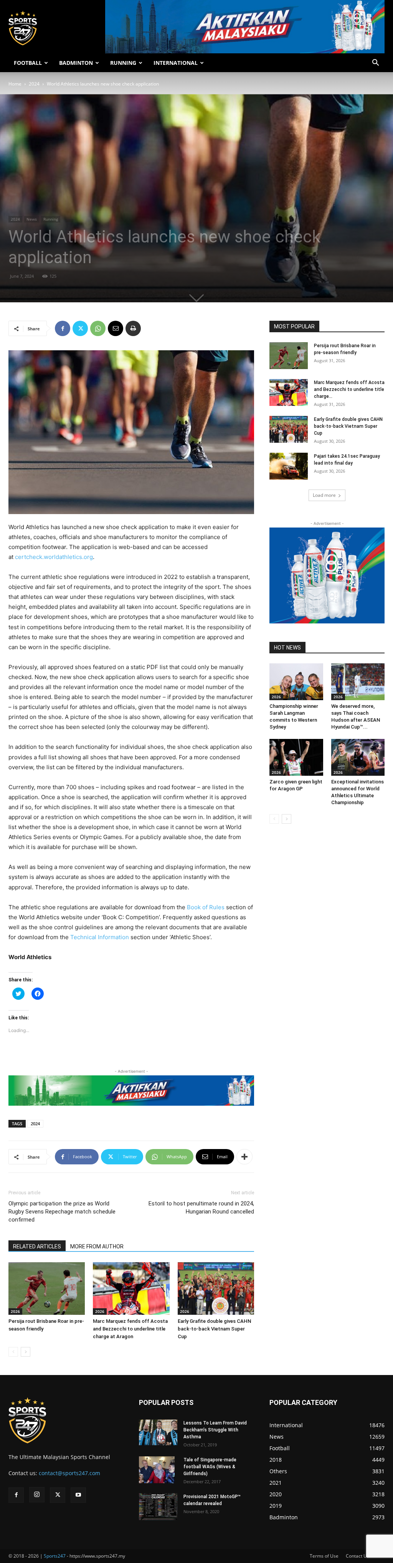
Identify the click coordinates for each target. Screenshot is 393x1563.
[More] (244, 1156)
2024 (34, 84)
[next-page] (25, 1352)
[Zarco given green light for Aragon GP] (296, 757)
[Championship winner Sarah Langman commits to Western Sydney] (296, 681)
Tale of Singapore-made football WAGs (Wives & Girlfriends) (209, 1466)
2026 (15, 1311)
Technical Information (99, 937)
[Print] (133, 328)
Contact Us (357, 1556)
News (31, 219)
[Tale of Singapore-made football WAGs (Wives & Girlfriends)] (157, 1469)
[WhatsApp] (98, 328)
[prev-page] (13, 1352)
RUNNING (123, 62)
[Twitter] (80, 328)
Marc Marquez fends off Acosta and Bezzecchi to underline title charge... (349, 389)
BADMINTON (76, 62)
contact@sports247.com (69, 1473)
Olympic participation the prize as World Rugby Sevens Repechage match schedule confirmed (62, 1211)
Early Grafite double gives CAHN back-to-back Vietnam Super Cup (214, 1328)
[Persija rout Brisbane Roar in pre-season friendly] (46, 1288)
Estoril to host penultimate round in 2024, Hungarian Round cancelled (201, 1207)
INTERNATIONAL (176, 62)
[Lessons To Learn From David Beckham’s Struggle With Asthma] (158, 1432)
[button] (375, 63)
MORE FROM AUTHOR (97, 1246)
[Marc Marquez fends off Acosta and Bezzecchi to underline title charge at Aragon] (131, 1288)
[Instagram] (37, 1494)
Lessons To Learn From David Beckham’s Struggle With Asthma (215, 1429)
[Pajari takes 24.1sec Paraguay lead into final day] (288, 466)
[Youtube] (78, 1495)
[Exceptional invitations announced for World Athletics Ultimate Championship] (358, 757)
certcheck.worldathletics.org (54, 557)
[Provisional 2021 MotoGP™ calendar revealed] (158, 1506)
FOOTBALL (28, 62)
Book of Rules (206, 907)
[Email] (115, 328)
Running (50, 219)
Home (14, 84)
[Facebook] (62, 328)
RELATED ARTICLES (37, 1246)
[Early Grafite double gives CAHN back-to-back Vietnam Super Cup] (216, 1288)
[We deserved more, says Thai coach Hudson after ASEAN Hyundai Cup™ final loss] (358, 681)
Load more (324, 495)
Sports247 (55, 1556)
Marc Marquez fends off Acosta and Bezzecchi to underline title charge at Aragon (130, 1328)
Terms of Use (324, 1556)
